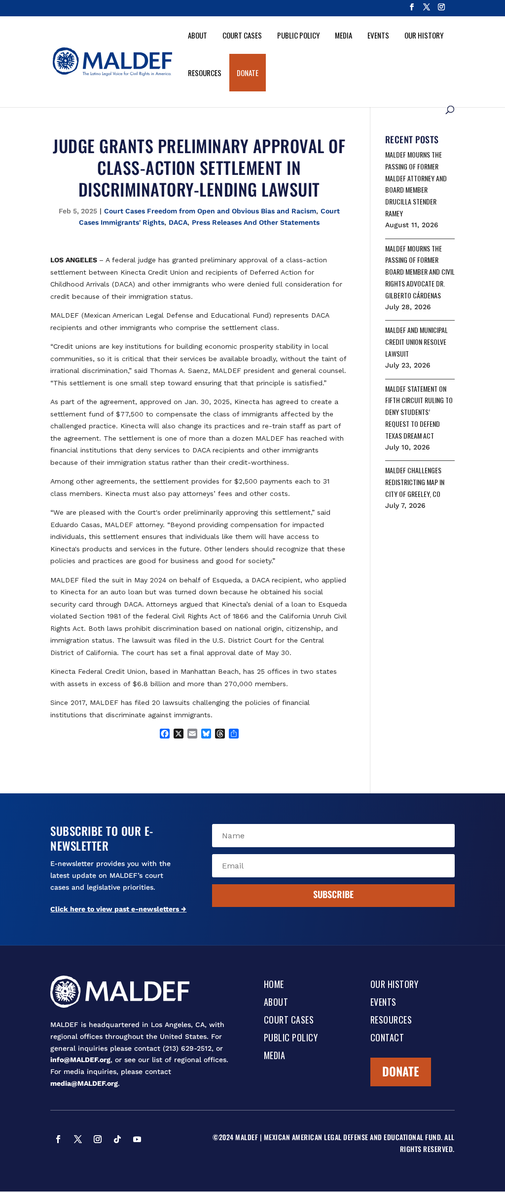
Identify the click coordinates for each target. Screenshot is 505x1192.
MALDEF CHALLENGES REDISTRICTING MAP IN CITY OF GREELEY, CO (414, 482)
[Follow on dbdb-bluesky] (157, 1139)
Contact (387, 1038)
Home (274, 985)
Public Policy (298, 35)
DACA (178, 222)
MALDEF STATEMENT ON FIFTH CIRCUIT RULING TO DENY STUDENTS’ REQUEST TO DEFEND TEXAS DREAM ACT (419, 412)
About (197, 35)
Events (378, 35)
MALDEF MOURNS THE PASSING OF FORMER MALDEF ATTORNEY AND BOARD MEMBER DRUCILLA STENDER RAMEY (416, 183)
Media (343, 35)
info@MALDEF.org (80, 1060)
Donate (247, 72)
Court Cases (242, 35)
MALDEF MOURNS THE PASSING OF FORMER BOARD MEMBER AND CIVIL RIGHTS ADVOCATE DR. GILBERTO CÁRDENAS (420, 271)
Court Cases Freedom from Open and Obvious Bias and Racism (210, 211)
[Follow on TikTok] (117, 1139)
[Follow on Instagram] (98, 1139)
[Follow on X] (78, 1139)
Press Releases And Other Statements (256, 222)
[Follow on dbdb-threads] (58, 1159)
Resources (204, 72)
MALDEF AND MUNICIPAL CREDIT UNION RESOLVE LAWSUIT (416, 342)
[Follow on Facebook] (58, 1139)
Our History (423, 35)
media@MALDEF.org (84, 1083)
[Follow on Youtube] (137, 1139)
